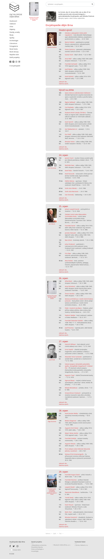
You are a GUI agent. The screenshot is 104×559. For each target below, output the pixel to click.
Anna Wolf (68, 59)
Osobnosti (13, 21)
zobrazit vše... (63, 82)
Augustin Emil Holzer (71, 428)
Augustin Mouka (70, 444)
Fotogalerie (14, 46)
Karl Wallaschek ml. (71, 129)
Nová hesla (14, 49)
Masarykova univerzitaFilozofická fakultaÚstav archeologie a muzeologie (38, 548)
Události (13, 24)
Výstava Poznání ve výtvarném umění (34, 19)
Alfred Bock (68, 281)
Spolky (12, 38)
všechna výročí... (64, 84)
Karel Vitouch (69, 505)
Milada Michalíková (71, 388)
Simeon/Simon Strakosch (73, 393)
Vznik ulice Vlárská (71, 188)
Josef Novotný (69, 328)
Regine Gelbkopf (70, 102)
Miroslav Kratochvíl (71, 517)
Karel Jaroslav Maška (71, 413)
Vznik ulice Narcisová (71, 191)
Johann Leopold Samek (72, 209)
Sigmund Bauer (70, 380)
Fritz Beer (68, 253)
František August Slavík (72, 475)
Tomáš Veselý (69, 497)
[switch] (11, 550)
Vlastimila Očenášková (72, 492)
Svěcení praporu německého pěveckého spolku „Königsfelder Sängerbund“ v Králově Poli (78, 366)
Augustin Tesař (69, 375)
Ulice (11, 27)
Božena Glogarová (70, 421)
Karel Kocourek (69, 174)
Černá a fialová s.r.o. (81, 545)
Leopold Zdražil (70, 487)
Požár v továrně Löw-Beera (73, 308)
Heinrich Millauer (70, 344)
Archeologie (14, 41)
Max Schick (68, 240)
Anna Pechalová (70, 286)
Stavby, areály (15, 32)
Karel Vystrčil (69, 122)
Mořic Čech (68, 512)
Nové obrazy (14, 52)
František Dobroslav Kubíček (74, 320)
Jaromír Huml (69, 158)
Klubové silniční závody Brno (75, 113)
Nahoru (48, 533)
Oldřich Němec (69, 181)
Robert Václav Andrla (71, 433)
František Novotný (71, 480)
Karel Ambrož (69, 76)
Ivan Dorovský (69, 195)
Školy (11, 35)
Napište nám (14, 55)
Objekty (12, 29)
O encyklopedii (15, 66)
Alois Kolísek (69, 261)
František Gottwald (71, 64)
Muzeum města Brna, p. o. (61, 545)
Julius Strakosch (70, 244)
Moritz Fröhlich (70, 42)
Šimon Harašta (69, 294)
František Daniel (70, 226)
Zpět (54, 533)
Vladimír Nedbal (70, 315)
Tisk (60, 533)
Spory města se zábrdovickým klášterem (77, 93)
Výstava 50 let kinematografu (74, 454)
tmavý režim (17, 550)
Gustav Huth (69, 55)
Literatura (13, 43)
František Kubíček (70, 438)
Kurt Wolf (68, 134)
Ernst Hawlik (69, 349)
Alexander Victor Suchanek (73, 357)
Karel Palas (68, 170)
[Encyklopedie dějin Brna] (19, 61)
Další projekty (15, 57)
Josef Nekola (69, 69)
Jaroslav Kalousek (70, 233)
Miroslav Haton (70, 142)
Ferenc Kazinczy (70, 49)
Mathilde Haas (69, 165)
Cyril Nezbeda (69, 107)
